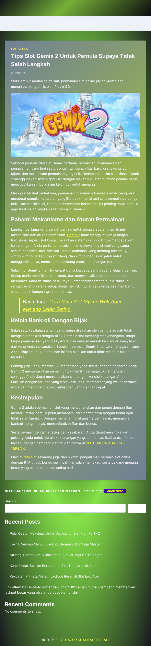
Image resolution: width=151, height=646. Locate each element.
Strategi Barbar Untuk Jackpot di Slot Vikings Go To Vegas (56, 555)
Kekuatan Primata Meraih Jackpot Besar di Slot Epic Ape (54, 576)
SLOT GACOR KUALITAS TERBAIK (82, 640)
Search (10, 501)
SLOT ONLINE (19, 48)
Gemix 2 (73, 235)
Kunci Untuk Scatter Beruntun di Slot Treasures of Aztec (54, 566)
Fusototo (34, 587)
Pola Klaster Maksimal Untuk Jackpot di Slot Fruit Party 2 (55, 533)
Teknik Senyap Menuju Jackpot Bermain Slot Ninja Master (55, 544)
